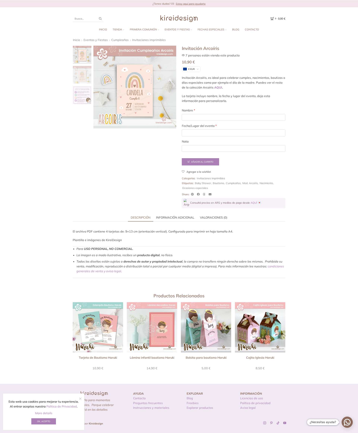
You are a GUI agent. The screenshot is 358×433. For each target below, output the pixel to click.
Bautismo (218, 183)
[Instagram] (264, 422)
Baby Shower (203, 183)
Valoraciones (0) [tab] (213, 217)
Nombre (188, 110)
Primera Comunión (143, 29)
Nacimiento (266, 183)
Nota (185, 141)
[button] (192, 194)
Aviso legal (248, 408)
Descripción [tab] (140, 217)
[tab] (140, 217)
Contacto (252, 29)
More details (43, 413)
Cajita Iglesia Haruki (260, 357)
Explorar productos (200, 408)
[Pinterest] (271, 422)
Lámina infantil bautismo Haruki (152, 357)
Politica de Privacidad (61, 406)
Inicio (103, 29)
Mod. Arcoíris (250, 183)
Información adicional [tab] (175, 217)
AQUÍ (254, 202)
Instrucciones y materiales (151, 408)
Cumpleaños (120, 40)
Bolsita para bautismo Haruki (206, 357)
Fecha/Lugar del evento (199, 126)
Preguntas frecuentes (148, 403)
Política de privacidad (255, 403)
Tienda (117, 29)
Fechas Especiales (211, 29)
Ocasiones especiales (195, 188)
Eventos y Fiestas (177, 29)
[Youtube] (284, 422)
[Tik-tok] (278, 422)
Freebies (193, 403)
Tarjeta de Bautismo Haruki (98, 357)
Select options (98, 328)
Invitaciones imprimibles (149, 40)
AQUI (218, 87)
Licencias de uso (251, 398)
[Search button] (100, 18)
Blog (235, 29)
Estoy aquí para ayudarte (191, 3)
